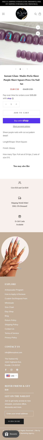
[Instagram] (11, 369)
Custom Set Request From (16, 299)
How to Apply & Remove (15, 294)
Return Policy (10, 320)
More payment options (21, 126)
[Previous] (15, 68)
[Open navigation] (3, 14)
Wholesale (9, 303)
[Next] (27, 68)
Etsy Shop (9, 312)
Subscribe (14, 421)
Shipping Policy (11, 325)
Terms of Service (12, 333)
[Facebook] (6, 369)
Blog (7, 316)
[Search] (36, 14)
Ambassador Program (14, 290)
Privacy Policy (11, 338)
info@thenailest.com (13, 352)
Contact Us (9, 329)
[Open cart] (40, 14)
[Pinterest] (17, 369)
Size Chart (9, 307)
